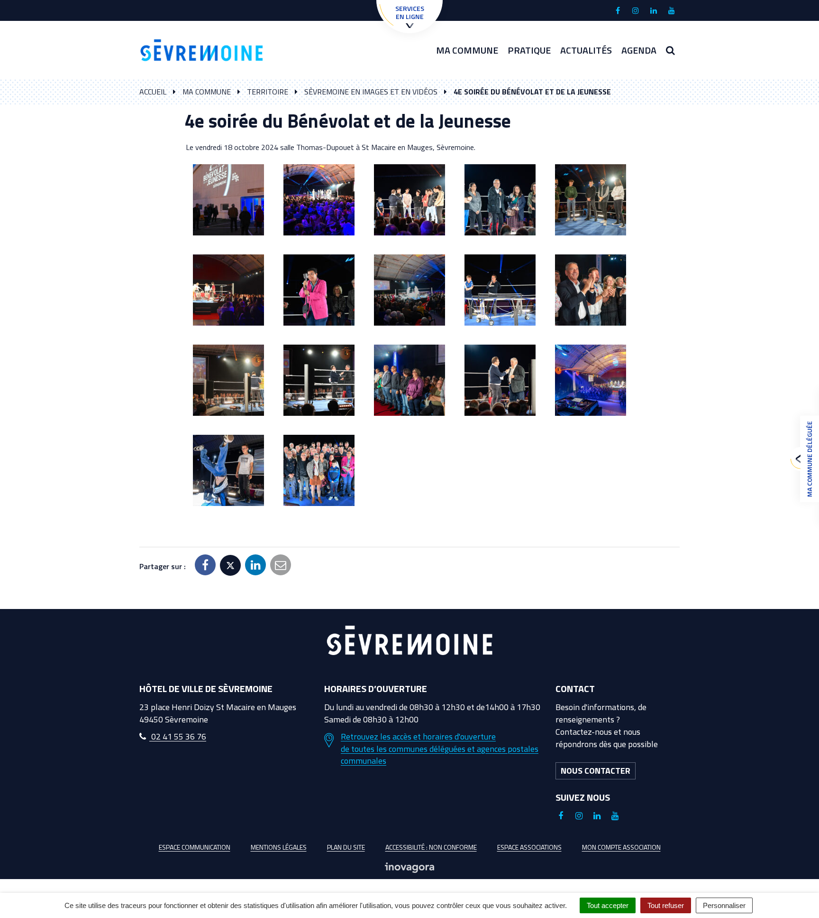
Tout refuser (665, 905)
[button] (228, 199)
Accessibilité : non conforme (431, 847)
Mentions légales (279, 847)
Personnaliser (724, 905)
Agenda (638, 50)
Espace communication (194, 847)
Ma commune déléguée (809, 459)
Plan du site (346, 847)
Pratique (529, 50)
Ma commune (467, 50)
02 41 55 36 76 (177, 736)
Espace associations (529, 847)
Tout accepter (607, 905)
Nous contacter (595, 770)
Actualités (586, 50)
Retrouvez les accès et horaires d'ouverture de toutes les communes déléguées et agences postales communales (439, 749)
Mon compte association (621, 847)
